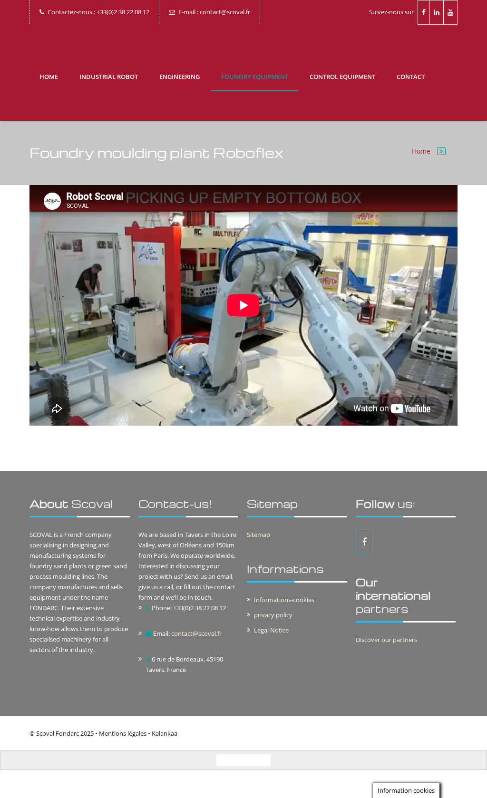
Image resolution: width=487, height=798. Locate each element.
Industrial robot (108, 76)
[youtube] (451, 12)
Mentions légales (122, 733)
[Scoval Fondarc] (243, 43)
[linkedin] (437, 12)
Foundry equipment (254, 76)
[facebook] (424, 12)
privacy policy (273, 615)
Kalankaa (164, 733)
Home (48, 76)
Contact (411, 76)
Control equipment (342, 76)
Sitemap (258, 534)
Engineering (179, 76)
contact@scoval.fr (196, 633)
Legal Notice (271, 630)
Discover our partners (386, 639)
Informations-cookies (284, 599)
